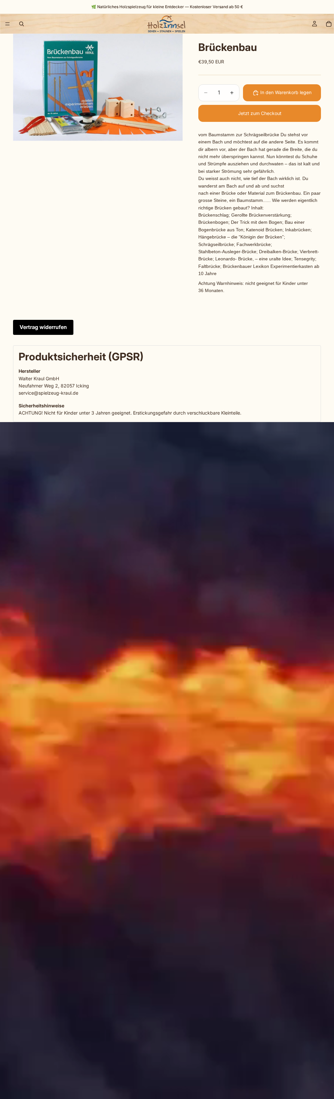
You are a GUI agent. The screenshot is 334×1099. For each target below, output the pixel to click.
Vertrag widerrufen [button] (43, 327)
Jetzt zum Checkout (259, 113)
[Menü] (7, 23)
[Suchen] (21, 24)
